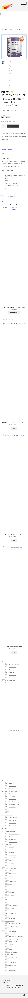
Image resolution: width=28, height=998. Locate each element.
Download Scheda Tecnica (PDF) (12, 196)
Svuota (14, 121)
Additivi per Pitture (10, 133)
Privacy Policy (4, 982)
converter (10, 136)
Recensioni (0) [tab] (4, 153)
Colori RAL (3, 119)
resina (14, 137)
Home (4, 27)
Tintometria (19, 27)
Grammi (3, 115)
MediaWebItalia (17, 987)
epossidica (18, 136)
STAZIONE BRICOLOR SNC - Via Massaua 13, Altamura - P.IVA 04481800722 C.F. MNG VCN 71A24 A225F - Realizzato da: (14, 985)
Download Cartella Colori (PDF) (12, 193)
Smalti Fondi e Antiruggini (11, 27)
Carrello (21, 995)
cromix (14, 136)
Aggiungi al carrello (12, 126)
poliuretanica (8, 137)
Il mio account (4, 996)
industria (3, 137)
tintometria (22, 137)
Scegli (14, 428)
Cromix (6, 139)
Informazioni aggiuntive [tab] (6, 149)
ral (12, 137)
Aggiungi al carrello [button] (14, 312)
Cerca (14, 996)
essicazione (23, 136)
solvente (18, 137)
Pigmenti (16, 133)
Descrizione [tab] (4, 145)
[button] (25, 36)
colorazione (5, 136)
